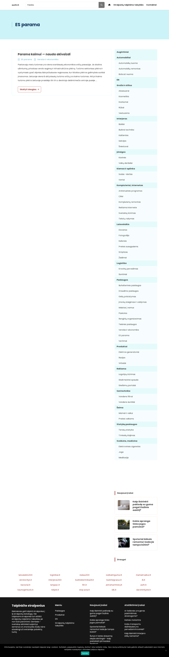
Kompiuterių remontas (130, 202)
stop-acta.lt (84, 589)
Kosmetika (124, 96)
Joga (121, 452)
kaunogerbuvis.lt (25, 589)
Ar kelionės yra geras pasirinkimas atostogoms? (134, 613)
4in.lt (84, 584)
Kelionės (123, 241)
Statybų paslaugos (127, 424)
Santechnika (123, 391)
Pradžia (109, 5)
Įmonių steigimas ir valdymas (133, 302)
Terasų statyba (126, 429)
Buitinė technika (126, 129)
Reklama (121, 368)
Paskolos (123, 313)
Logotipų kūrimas (127, 374)
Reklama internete (128, 207)
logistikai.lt (55, 575)
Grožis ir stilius (124, 85)
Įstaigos (121, 152)
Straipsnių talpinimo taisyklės (128, 4)
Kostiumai (123, 102)
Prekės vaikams (126, 418)
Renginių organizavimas (130, 318)
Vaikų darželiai (125, 163)
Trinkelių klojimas (127, 435)
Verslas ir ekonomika (129, 329)
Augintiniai (123, 52)
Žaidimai (123, 257)
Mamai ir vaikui (126, 413)
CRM (121, 196)
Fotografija (124, 235)
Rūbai (121, 107)
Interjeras (122, 118)
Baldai (121, 124)
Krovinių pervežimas (128, 268)
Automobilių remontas (129, 68)
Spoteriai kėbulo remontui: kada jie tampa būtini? (143, 542)
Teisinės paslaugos (128, 324)
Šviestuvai (123, 146)
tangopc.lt (55, 584)
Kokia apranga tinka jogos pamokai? (141, 524)
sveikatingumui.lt (114, 575)
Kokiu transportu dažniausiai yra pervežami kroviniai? (134, 627)
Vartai (122, 179)
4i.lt (143, 580)
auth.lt (143, 584)
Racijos (122, 357)
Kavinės (122, 157)
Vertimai (123, 341)
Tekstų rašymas (126, 218)
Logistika (122, 263)
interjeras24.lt (54, 580)
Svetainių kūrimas (127, 213)
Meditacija (124, 457)
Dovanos (123, 229)
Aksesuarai (124, 90)
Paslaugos (122, 279)
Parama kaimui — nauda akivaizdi (44, 54)
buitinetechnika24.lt (84, 580)
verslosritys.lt (25, 580)
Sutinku (85, 653)
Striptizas (123, 252)
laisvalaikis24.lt (25, 575)
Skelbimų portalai (127, 385)
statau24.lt (84, 575)
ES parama (124, 335)
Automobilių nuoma (128, 63)
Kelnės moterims (132, 620)
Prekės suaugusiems (128, 246)
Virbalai (122, 363)
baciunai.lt (25, 584)
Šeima (120, 407)
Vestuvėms (124, 113)
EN (118, 79)
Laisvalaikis (123, 224)
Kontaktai (151, 4)
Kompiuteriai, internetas (130, 185)
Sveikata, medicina (127, 441)
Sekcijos (122, 140)
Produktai (122, 346)
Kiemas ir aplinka (126, 168)
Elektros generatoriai (129, 352)
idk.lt (114, 589)
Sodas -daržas (126, 174)
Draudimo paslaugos (129, 291)
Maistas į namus (126, 307)
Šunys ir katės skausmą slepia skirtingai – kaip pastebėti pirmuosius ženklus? (101, 640)
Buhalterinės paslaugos (130, 285)
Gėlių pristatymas (127, 296)
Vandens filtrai (126, 396)
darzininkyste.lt (143, 589)
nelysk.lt (55, 589)
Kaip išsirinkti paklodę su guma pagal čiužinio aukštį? (143, 506)
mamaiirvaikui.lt (143, 575)
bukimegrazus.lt (114, 580)
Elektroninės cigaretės (129, 446)
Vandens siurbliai (127, 402)
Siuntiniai (123, 274)
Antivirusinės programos (130, 190)
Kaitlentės (123, 135)
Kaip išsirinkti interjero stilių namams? (134, 634)
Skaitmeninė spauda (128, 379)
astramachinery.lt (114, 584)
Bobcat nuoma (126, 74)
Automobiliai (124, 57)
